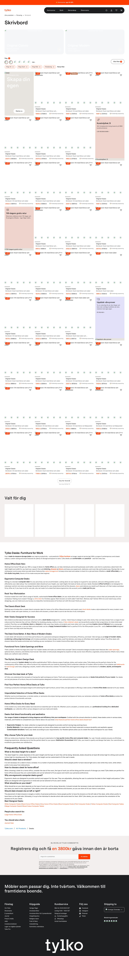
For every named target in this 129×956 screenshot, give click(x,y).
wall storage (10, 667)
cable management (51, 571)
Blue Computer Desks (66, 804)
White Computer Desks (13, 804)
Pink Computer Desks (82, 804)
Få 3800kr (84, 857)
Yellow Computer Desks (99, 804)
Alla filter (117, 61)
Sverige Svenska (114, 909)
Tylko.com (9, 828)
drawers (54, 569)
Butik (61, 10)
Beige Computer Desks (13, 806)
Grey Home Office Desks (49, 804)
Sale (12, 823)
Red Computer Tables (116, 804)
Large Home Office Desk (13, 815)
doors (61, 569)
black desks (86, 609)
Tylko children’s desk (71, 622)
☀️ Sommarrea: (64, 2)
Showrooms (85, 10)
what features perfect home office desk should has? (73, 720)
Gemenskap (72, 10)
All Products (21, 828)
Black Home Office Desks (30, 804)
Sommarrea (51, 10)
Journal (7, 823)
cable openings (114, 650)
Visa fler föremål (64, 481)
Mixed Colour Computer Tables (33, 806)
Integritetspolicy (64, 868)
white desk (38, 599)
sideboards (120, 664)
